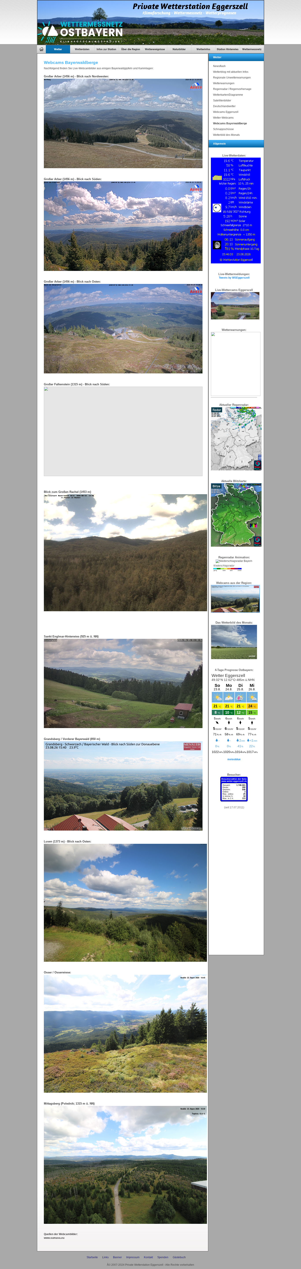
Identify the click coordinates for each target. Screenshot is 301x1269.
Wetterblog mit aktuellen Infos (230, 71)
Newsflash (219, 66)
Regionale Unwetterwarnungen (232, 77)
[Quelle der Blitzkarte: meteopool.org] (236, 545)
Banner (117, 1257)
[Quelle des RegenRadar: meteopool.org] (236, 469)
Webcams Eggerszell (225, 112)
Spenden (162, 1257)
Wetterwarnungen (223, 83)
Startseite (92, 1257)
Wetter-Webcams (223, 117)
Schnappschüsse (223, 129)
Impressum (132, 1257)
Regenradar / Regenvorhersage (232, 89)
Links (105, 1257)
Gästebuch (179, 1257)
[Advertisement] (234, 886)
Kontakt (148, 1257)
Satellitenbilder (222, 100)
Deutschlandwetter (224, 106)
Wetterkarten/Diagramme (228, 94)
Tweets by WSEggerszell (234, 277)
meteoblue (234, 759)
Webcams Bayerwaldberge (230, 123)
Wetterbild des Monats (226, 134)
